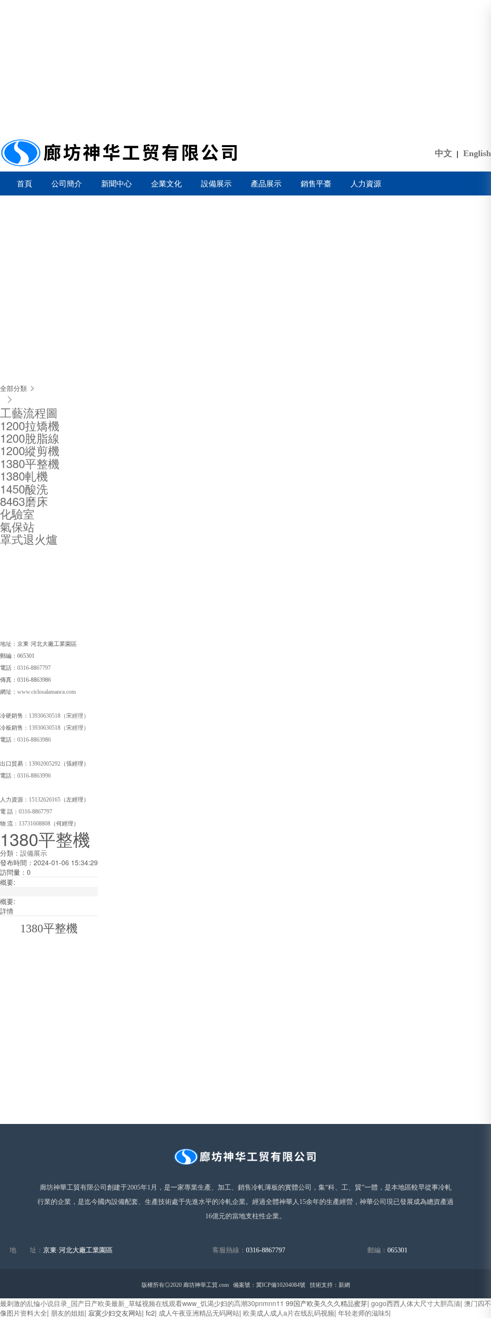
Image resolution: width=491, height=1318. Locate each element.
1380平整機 (29, 463)
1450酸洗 (24, 488)
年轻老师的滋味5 (363, 1313)
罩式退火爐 (29, 538)
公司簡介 (66, 183)
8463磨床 (24, 501)
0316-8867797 (34, 668)
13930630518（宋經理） (59, 715)
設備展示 (216, 183)
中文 (443, 153)
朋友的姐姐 (67, 1313)
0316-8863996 (34, 775)
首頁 (24, 183)
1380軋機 (24, 475)
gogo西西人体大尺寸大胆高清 (415, 1303)
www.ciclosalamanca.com (46, 691)
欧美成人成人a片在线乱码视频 (288, 1313)
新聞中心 (116, 183)
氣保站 (17, 526)
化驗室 (17, 513)
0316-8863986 (34, 739)
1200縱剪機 (29, 450)
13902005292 (44, 763)
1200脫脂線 (29, 437)
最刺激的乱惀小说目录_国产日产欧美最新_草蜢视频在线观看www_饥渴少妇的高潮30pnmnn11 (142, 1303)
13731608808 (34, 823)
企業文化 (166, 183)
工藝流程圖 (29, 412)
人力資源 (366, 183)
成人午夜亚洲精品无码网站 (199, 1313)
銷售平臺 (316, 183)
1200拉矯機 (29, 425)
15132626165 (44, 799)
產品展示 (266, 183)
